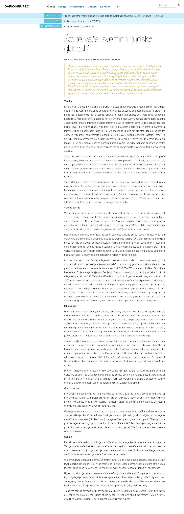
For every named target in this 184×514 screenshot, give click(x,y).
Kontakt (105, 6)
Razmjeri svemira (72, 26)
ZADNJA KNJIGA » (52, 21)
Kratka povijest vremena (82, 21)
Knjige (62, 6)
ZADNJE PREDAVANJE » (50, 26)
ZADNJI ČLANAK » (53, 16)
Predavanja (77, 6)
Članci (51, 6)
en (118, 6)
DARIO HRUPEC (16, 6)
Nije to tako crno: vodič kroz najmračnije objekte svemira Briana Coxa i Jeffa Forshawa (114, 16)
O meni (92, 6)
